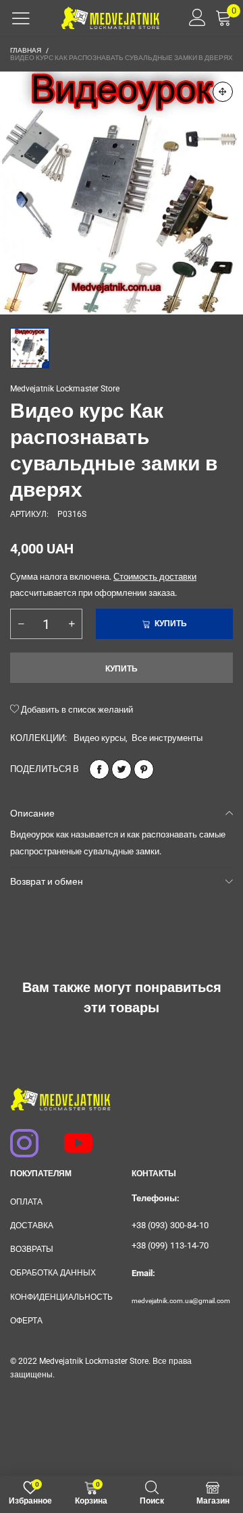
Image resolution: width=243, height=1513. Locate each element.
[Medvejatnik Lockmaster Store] (110, 18)
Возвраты (31, 1249)
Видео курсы (100, 738)
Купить (121, 668)
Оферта (26, 1320)
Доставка (31, 1225)
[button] (21, 623)
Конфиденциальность (60, 1297)
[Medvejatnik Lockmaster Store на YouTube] (72, 1136)
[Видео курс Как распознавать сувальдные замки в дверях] (121, 193)
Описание (32, 813)
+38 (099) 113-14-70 (170, 1245)
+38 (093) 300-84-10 (170, 1225)
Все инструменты (167, 738)
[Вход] (193, 17)
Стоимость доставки (154, 577)
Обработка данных (53, 1272)
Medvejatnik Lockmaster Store (64, 388)
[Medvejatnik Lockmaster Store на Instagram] (18, 1136)
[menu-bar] (21, 18)
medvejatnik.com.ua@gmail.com (181, 1300)
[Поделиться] (99, 769)
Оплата (26, 1202)
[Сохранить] (144, 769)
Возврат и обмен (46, 881)
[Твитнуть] (121, 769)
